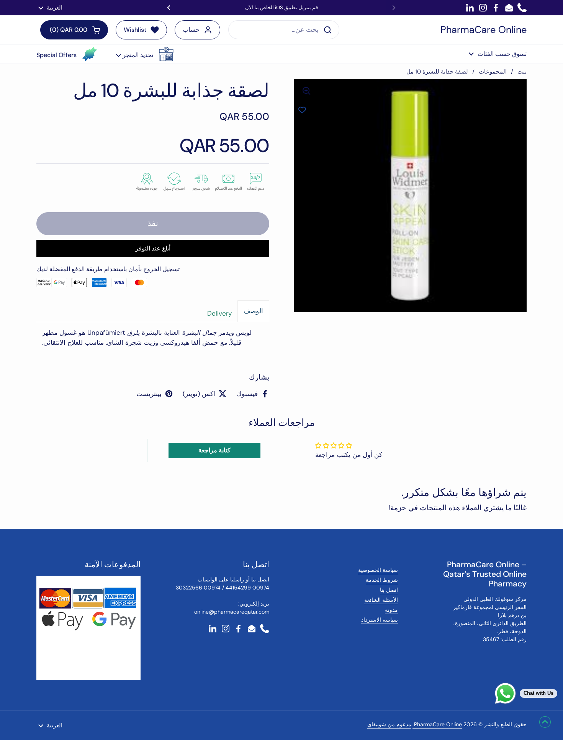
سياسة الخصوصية (378, 569)
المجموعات (493, 71)
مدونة (391, 609)
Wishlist (135, 30)
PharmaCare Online (483, 30)
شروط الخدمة (382, 579)
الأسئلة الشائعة (381, 599)
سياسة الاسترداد (379, 619)
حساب (191, 30)
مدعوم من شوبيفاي (389, 724)
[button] (144, 54)
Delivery (219, 313)
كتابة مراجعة (214, 450)
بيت (522, 71)
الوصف (253, 311)
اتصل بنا (389, 589)
